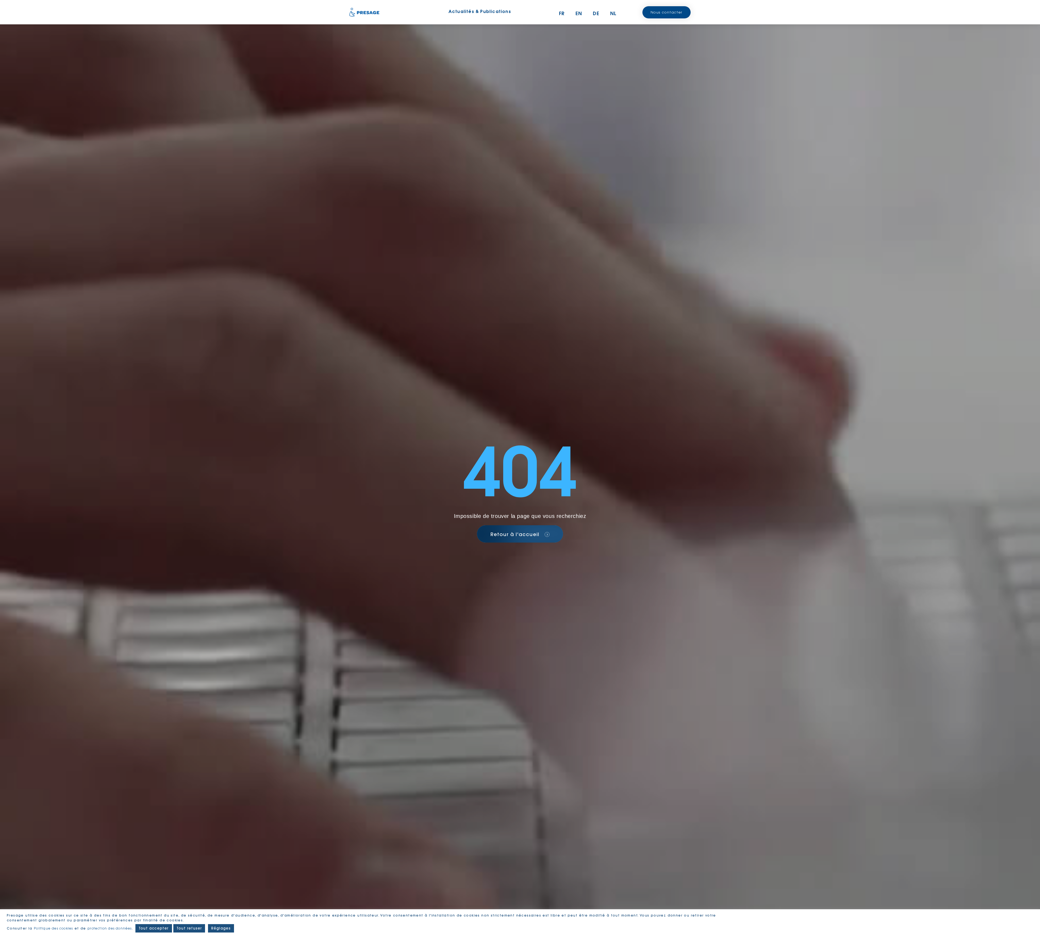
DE (596, 13)
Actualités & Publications (479, 11)
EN (579, 13)
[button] (666, 12)
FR (562, 13)
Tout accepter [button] (154, 928)
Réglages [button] (221, 928)
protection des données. (110, 928)
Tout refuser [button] (189, 928)
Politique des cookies (53, 928)
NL (613, 13)
